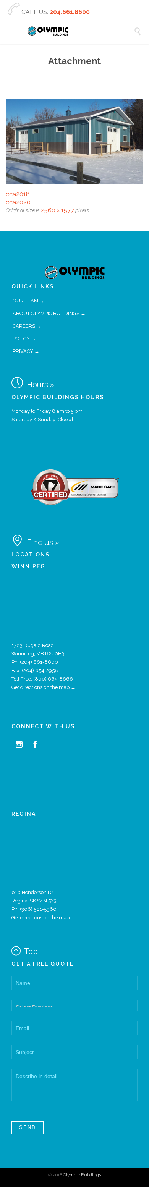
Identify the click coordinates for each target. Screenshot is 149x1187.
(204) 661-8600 (39, 662)
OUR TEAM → (28, 301)
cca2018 (18, 194)
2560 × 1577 (57, 210)
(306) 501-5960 (38, 909)
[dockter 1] (74, 141)
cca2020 (18, 202)
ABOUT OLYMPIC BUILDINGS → (49, 313)
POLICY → (24, 338)
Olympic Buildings (82, 1174)
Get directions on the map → (43, 687)
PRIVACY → (26, 351)
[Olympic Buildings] (80, 31)
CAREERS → (27, 326)
